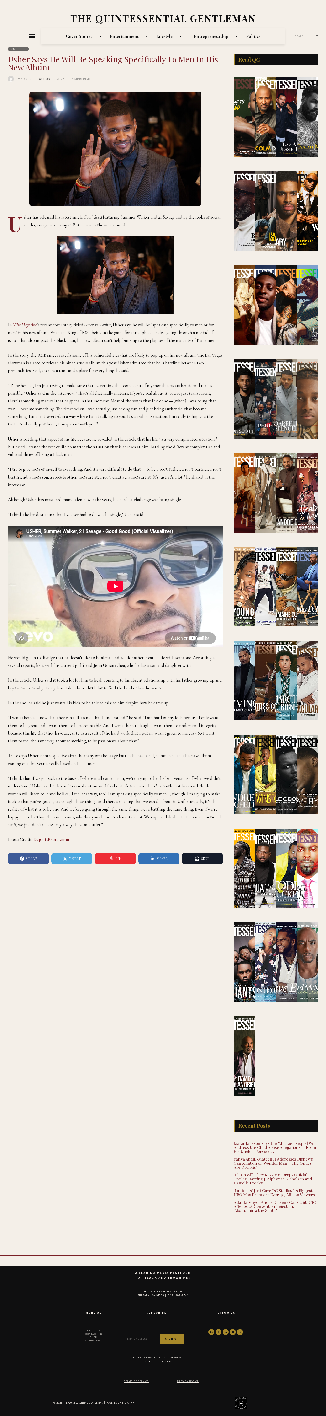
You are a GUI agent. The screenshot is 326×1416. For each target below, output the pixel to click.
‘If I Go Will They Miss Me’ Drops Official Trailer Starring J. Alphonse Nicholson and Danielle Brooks (273, 1178)
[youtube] (233, 1332)
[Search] (319, 36)
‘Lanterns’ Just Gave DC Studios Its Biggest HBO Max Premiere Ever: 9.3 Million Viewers (274, 1192)
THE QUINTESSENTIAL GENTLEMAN (163, 18)
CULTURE (18, 49)
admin (26, 78)
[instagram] (240, 1332)
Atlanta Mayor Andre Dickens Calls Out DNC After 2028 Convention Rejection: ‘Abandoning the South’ (275, 1206)
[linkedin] (226, 1332)
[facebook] (211, 1332)
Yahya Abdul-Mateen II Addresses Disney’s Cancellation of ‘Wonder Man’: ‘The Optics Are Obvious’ (273, 1163)
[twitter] (218, 1332)
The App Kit (129, 1402)
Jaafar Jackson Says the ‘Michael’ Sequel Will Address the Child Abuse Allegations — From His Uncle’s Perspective (275, 1147)
